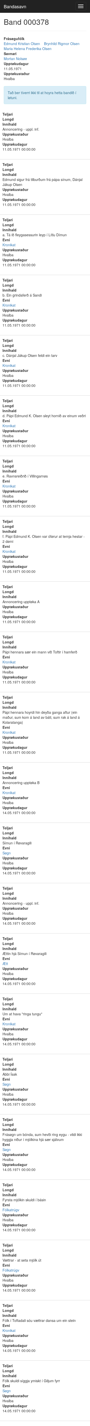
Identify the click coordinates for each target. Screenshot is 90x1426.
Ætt (5, 963)
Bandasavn (15, 6)
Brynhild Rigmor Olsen (62, 43)
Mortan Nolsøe (15, 58)
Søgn (6, 852)
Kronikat (9, 244)
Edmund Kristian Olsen (22, 43)
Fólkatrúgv (10, 1209)
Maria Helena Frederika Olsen (28, 48)
